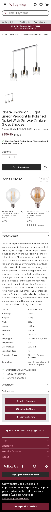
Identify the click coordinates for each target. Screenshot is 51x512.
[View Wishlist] (41, 4)
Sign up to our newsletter (25, 474)
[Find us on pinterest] (46, 466)
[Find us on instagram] (35, 466)
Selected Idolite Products (25, 27)
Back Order (23, 167)
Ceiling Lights (8, 22)
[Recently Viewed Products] (35, 4)
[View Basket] (46, 4)
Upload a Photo (27, 409)
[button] (4, 98)
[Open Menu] (5, 5)
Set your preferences (15, 498)
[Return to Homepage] (17, 4)
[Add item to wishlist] (45, 167)
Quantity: (6, 152)
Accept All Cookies (25, 506)
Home (4, 34)
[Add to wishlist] (22, 212)
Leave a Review (27, 417)
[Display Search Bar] (29, 3)
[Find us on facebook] (23, 466)
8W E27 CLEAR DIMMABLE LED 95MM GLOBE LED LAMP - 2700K (10, 214)
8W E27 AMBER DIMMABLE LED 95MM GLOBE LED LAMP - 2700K (35, 214)
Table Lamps (40, 22)
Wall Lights (25, 22)
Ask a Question (41, 129)
